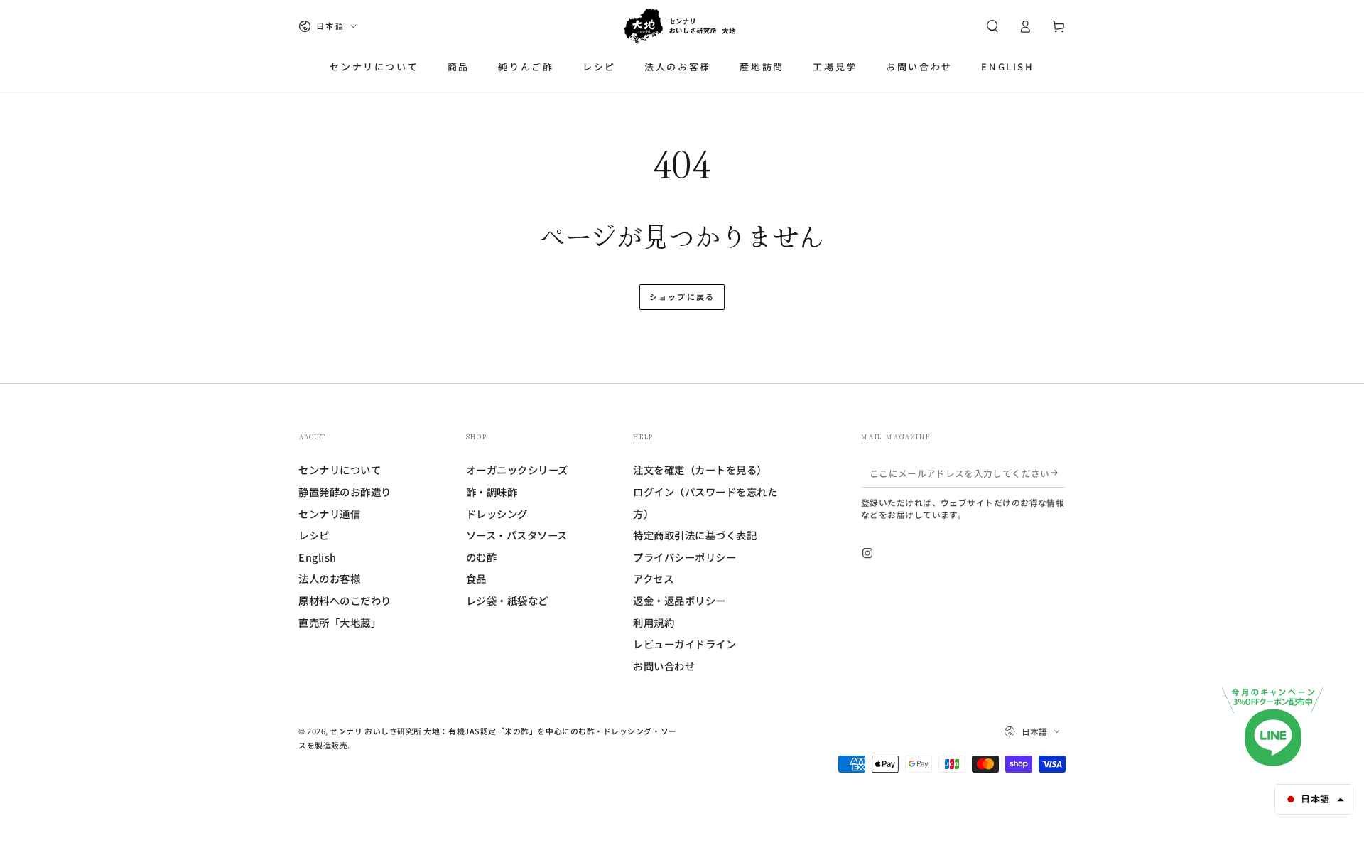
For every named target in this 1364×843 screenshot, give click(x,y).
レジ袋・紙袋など (507, 600)
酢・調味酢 (492, 491)
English (317, 556)
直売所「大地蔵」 (339, 622)
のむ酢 (481, 556)
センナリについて (339, 469)
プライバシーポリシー (684, 556)
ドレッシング (497, 513)
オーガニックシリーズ (517, 469)
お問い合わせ (664, 665)
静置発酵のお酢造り (344, 491)
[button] (992, 26)
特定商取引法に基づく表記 (695, 534)
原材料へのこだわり (344, 600)
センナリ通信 (329, 513)
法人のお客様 (329, 578)
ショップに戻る (682, 296)
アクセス (653, 578)
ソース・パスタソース (517, 534)
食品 (476, 578)
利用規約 (653, 622)
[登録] (1058, 472)
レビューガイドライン (684, 643)
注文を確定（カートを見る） (700, 469)
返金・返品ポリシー (679, 600)
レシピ (314, 534)
